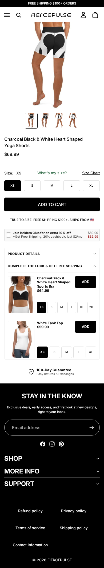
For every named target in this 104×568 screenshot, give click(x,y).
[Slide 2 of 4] (45, 120)
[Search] (19, 15)
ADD (86, 282)
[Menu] (7, 15)
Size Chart (91, 173)
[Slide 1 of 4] (31, 120)
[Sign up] (91, 427)
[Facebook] (42, 444)
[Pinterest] (61, 444)
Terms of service (30, 528)
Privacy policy (73, 511)
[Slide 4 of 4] (73, 120)
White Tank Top (50, 323)
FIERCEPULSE (59, 560)
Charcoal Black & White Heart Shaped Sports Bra (53, 282)
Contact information (30, 545)
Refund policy (30, 511)
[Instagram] (52, 444)
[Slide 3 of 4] (59, 120)
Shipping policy (74, 528)
